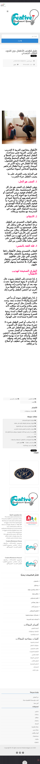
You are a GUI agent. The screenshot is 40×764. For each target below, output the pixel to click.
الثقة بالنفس (32, 399)
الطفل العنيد (20, 442)
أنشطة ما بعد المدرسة (33, 619)
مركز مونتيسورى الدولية (16, 515)
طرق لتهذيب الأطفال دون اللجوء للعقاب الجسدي (21, 52)
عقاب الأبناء (36, 670)
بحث (19, 41)
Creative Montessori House (14, 541)
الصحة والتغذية (35, 634)
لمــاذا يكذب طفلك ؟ (30, 442)
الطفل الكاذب (35, 661)
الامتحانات (36, 667)
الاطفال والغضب (31, 437)
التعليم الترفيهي (34, 611)
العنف (33, 402)
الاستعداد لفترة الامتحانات (28, 420)
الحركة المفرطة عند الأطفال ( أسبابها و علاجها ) (23, 440)
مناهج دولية (35, 594)
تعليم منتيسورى (34, 648)
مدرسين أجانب (35, 607)
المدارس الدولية (34, 658)
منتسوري (36, 581)
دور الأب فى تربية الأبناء (29, 445)
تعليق (14, 64)
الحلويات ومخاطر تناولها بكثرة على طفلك (24, 423)
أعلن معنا (36, 703)
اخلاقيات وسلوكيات (30, 411)
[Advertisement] (20, 88)
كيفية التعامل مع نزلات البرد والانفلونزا (25, 426)
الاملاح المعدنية (34, 664)
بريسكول (36, 585)
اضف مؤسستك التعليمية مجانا (31, 700)
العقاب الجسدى (14, 399)
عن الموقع (36, 697)
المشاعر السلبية (34, 642)
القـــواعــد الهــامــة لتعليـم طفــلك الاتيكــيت (24, 429)
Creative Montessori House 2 (13, 558)
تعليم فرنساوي (34, 598)
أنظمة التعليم (35, 628)
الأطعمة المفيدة (34, 652)
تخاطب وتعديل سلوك (33, 590)
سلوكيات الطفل (34, 645)
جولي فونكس (35, 602)
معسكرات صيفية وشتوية (32, 615)
